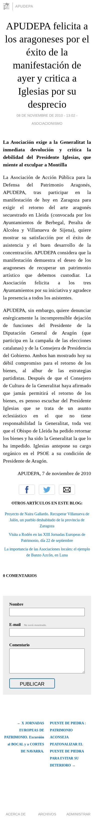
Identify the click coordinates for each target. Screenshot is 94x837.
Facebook (27, 490)
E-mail (28, 624)
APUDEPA (24, 6)
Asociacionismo (47, 123)
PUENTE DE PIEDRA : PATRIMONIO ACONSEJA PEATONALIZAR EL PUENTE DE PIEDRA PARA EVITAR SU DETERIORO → (68, 744)
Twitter (47, 490)
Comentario (19, 645)
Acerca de (16, 814)
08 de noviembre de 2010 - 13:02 (46, 115)
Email (67, 490)
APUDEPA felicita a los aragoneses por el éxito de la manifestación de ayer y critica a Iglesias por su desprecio (47, 65)
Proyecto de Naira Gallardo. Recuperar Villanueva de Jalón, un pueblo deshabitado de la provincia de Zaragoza (47, 520)
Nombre (16, 604)
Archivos (47, 814)
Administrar (78, 814)
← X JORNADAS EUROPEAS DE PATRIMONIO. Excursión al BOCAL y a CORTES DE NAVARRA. (24, 737)
